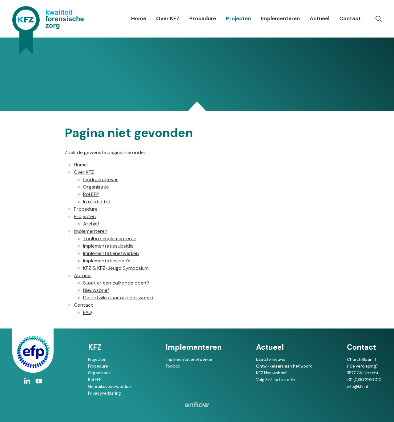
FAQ (87, 312)
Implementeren (280, 18)
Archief (91, 224)
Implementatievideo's (107, 260)
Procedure (202, 18)
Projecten (238, 18)
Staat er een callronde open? (116, 283)
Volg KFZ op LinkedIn (275, 379)
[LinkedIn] (27, 381)
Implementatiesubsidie (108, 246)
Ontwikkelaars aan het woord (284, 366)
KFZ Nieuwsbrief (271, 373)
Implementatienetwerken (111, 253)
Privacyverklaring (104, 393)
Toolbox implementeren (109, 238)
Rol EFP (91, 194)
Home (138, 18)
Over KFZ (167, 18)
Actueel (319, 18)
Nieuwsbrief (96, 290)
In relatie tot (97, 201)
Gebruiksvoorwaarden (109, 386)
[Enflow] (197, 404)
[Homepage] (48, 30)
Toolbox (173, 366)
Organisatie (96, 187)
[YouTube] (38, 381)
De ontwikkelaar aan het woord (118, 297)
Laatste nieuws (270, 359)
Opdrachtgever (100, 179)
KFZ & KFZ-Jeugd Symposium (116, 268)
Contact (350, 18)
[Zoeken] (379, 19)
